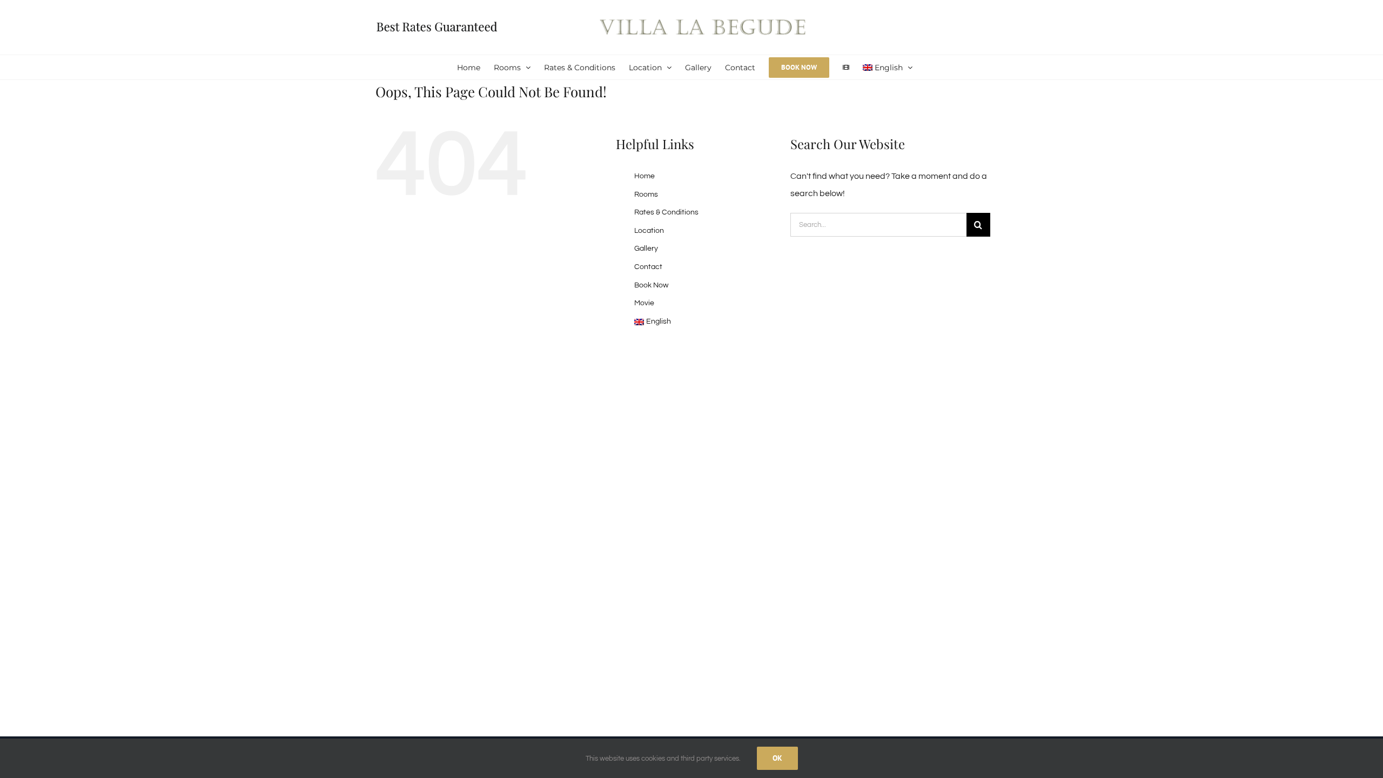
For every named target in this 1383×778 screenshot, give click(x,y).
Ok (777, 758)
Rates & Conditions (666, 212)
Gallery (646, 248)
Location (649, 230)
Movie (644, 303)
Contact (648, 267)
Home (644, 176)
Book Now (651, 285)
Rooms (646, 194)
